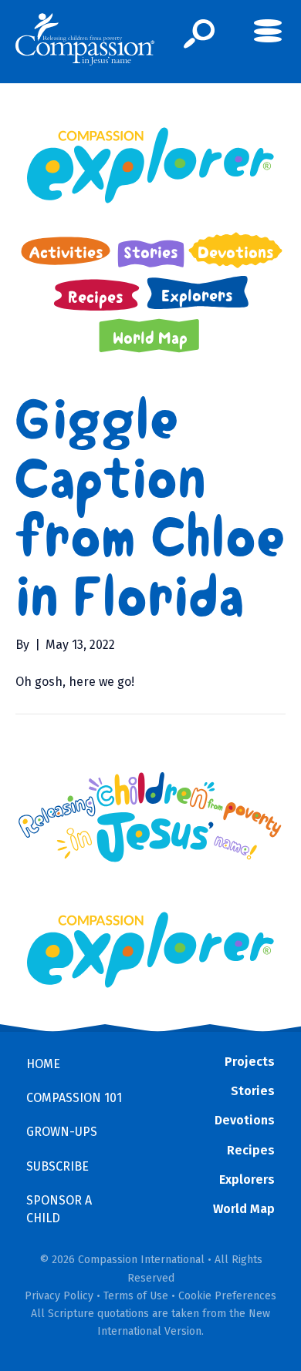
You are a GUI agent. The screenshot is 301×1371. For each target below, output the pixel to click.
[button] (199, 34)
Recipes (251, 1150)
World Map (244, 1208)
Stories (253, 1091)
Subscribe (57, 1166)
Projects (250, 1061)
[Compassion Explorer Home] (150, 165)
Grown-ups (61, 1131)
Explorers (247, 1179)
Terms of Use (135, 1295)
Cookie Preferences (227, 1295)
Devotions (245, 1120)
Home (43, 1064)
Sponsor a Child (59, 1209)
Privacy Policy (59, 1295)
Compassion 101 (74, 1097)
